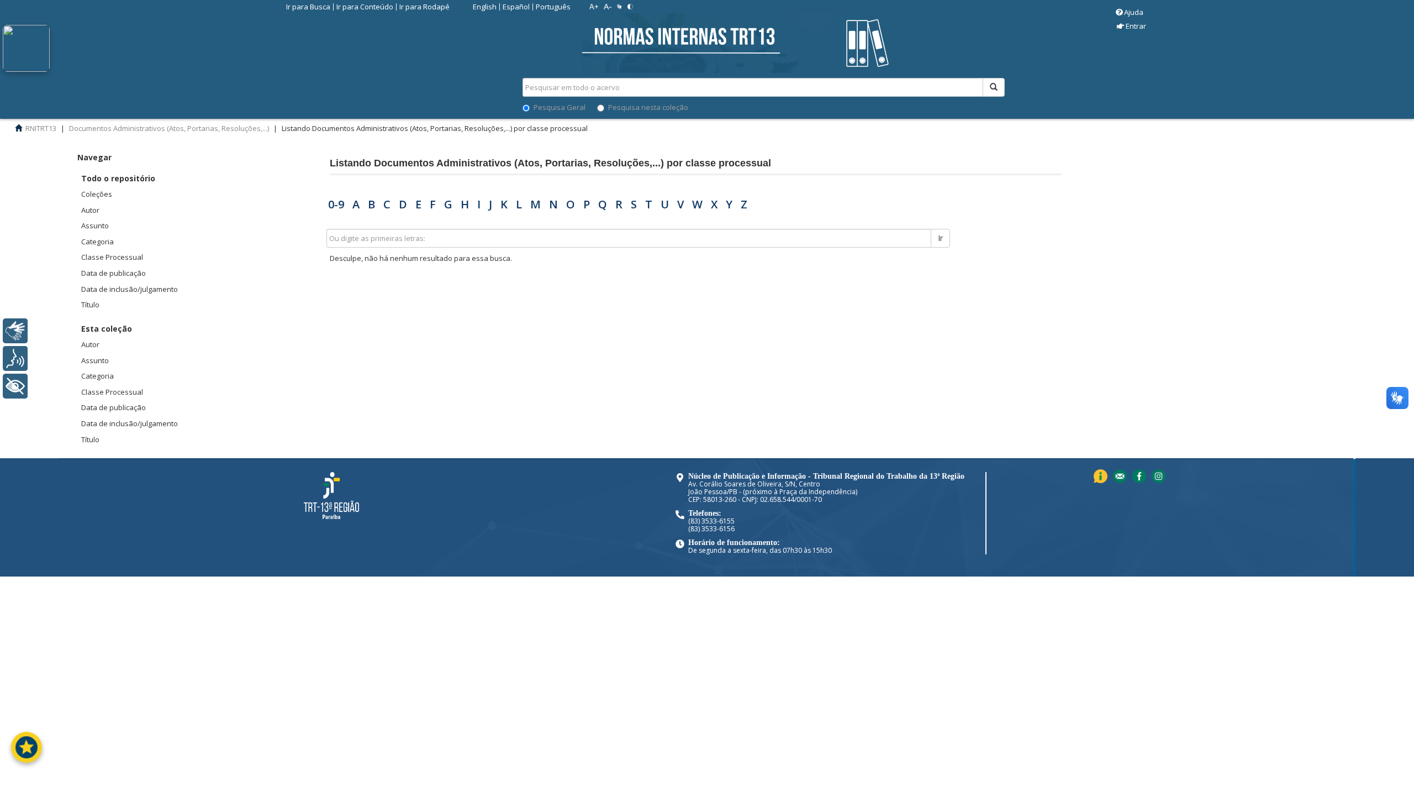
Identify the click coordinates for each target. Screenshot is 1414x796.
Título (90, 305)
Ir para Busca (308, 7)
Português (553, 7)
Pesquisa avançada (1043, 127)
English (485, 7)
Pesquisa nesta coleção (648, 107)
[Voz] (15, 358)
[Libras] (15, 330)
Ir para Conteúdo (364, 7)
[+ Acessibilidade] (15, 386)
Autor (90, 210)
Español (516, 7)
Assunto (95, 226)
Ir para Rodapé (424, 7)
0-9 (336, 204)
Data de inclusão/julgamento (129, 289)
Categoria (97, 242)
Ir (940, 238)
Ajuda (1133, 12)
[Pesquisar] (994, 87)
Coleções (96, 194)
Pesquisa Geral (559, 107)
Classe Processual (112, 257)
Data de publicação (113, 273)
